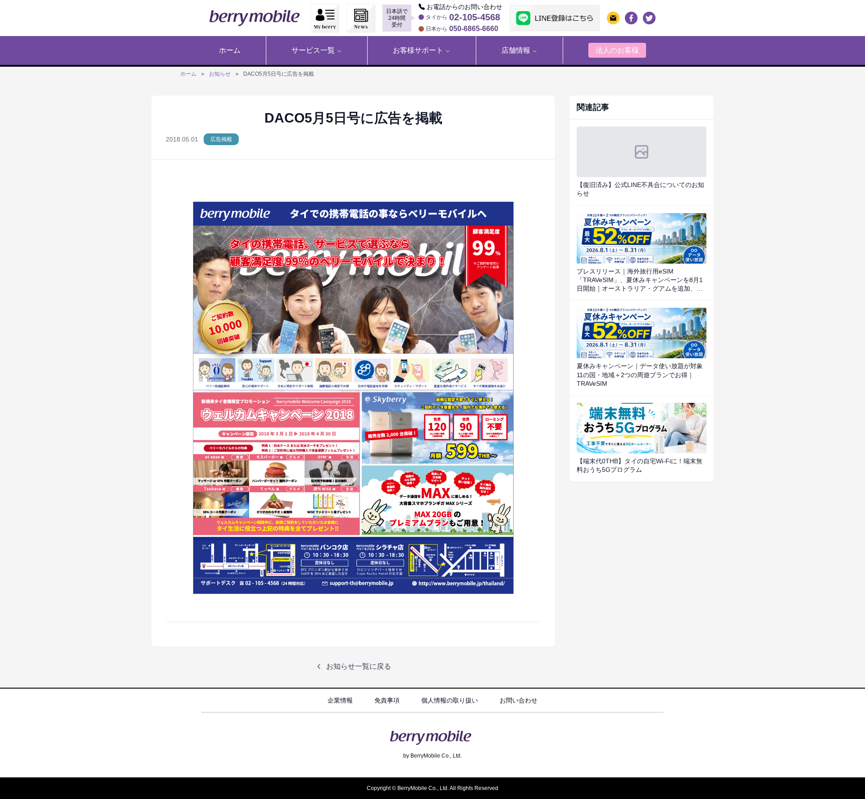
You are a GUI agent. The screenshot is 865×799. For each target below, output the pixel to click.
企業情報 (340, 700)
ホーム (188, 74)
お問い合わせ (518, 700)
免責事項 (387, 700)
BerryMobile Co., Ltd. (436, 756)
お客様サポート (418, 50)
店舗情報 (515, 50)
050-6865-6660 (473, 28)
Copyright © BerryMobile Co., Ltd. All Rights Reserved (432, 788)
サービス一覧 (313, 50)
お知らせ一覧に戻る (358, 666)
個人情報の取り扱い (449, 700)
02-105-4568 (474, 17)
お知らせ (220, 74)
